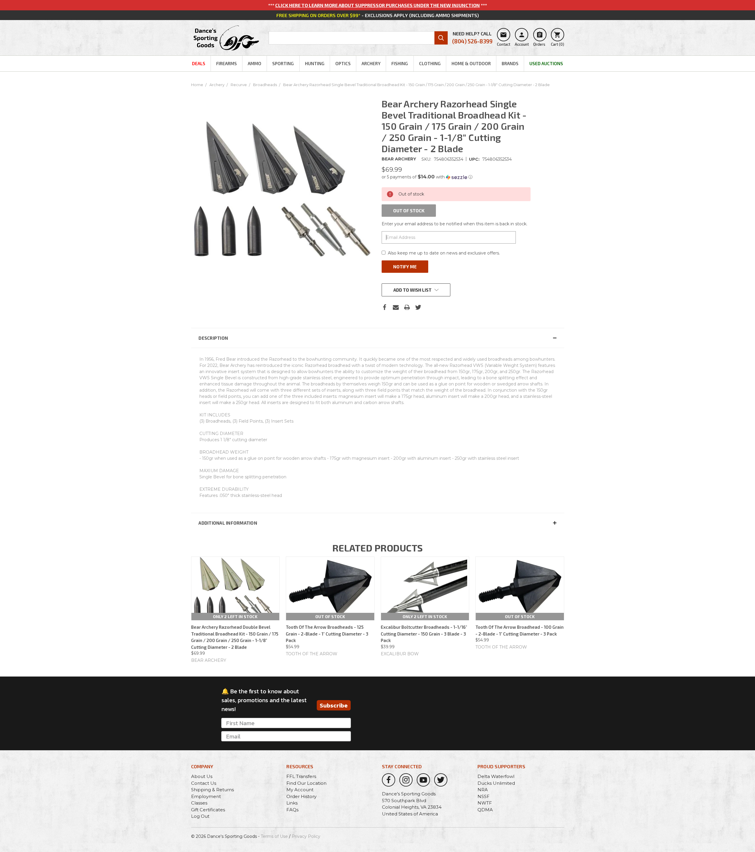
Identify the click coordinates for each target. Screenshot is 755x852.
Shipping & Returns (212, 789)
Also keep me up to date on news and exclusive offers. (444, 253)
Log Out (200, 816)
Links (292, 803)
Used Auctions (546, 63)
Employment (206, 796)
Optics (343, 63)
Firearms (226, 63)
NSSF (483, 796)
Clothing (430, 63)
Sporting (283, 63)
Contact (503, 39)
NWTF (484, 803)
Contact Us (203, 783)
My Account (300, 789)
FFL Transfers (301, 776)
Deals (198, 63)
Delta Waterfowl (495, 776)
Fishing (399, 63)
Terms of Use (274, 836)
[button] (456, 177)
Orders (539, 39)
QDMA (485, 809)
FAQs (292, 809)
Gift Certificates (208, 809)
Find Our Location (306, 783)
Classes (199, 803)
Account (522, 39)
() (557, 39)
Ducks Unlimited (496, 783)
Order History (301, 796)
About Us (201, 776)
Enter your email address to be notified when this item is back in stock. (454, 223)
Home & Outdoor (471, 63)
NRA (482, 789)
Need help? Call (472, 38)
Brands (510, 63)
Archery (371, 63)
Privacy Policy (306, 836)
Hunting (314, 63)
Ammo (254, 63)
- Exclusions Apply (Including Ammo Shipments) (377, 15)
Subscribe (334, 705)
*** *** (377, 5)
